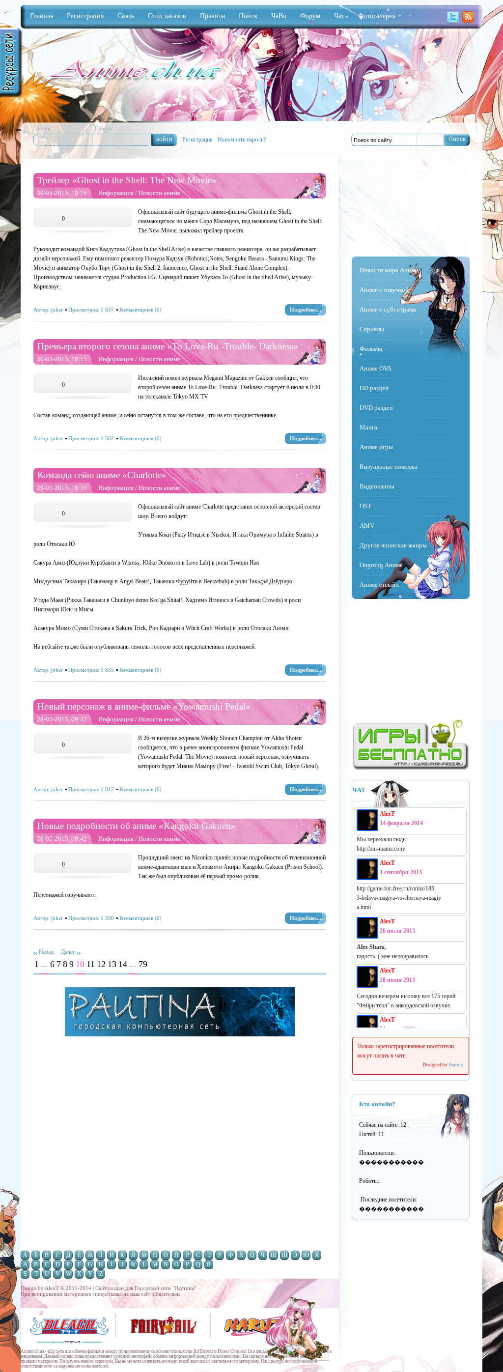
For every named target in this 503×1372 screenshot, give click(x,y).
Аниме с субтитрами (388, 309)
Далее (68, 951)
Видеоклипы (377, 486)
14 (122, 964)
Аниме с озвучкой (384, 289)
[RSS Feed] (468, 22)
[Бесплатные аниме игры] (411, 768)
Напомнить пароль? (242, 139)
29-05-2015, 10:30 (62, 487)
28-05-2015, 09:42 (62, 719)
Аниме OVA (375, 368)
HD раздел (374, 388)
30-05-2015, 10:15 (62, 359)
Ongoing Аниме (381, 565)
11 (90, 964)
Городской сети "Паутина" (165, 1288)
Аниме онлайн (379, 584)
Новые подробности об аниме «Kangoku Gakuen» (136, 826)
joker (57, 310)
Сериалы (372, 329)
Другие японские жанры (393, 545)
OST (365, 506)
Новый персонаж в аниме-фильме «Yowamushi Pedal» (144, 706)
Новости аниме (159, 193)
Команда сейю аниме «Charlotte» (102, 475)
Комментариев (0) (140, 310)
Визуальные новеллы (389, 466)
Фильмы (371, 348)
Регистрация (197, 139)
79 (143, 964)
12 (101, 964)
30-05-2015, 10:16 (62, 193)
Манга (368, 427)
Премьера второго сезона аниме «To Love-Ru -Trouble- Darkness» (167, 346)
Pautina (455, 1064)
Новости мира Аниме (389, 270)
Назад (46, 951)
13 (112, 964)
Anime (133, 71)
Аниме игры (376, 447)
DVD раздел (376, 407)
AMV (367, 525)
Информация (116, 193)
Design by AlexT (306, 1294)
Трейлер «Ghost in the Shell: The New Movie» (127, 180)
